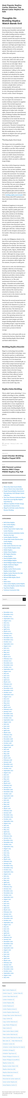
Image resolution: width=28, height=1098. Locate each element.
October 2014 (7, 844)
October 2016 (7, 794)
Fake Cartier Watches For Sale (12, 545)
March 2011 (7, 935)
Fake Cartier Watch (10, 1031)
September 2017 (8, 770)
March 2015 (7, 834)
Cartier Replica (8, 1002)
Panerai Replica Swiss (10, 558)
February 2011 (8, 937)
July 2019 (6, 724)
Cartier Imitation (8, 999)
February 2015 (8, 836)
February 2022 (8, 658)
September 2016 (8, 796)
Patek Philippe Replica (10, 560)
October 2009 (8, 971)
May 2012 (6, 905)
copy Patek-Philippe (10, 1025)
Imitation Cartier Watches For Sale (14, 1047)
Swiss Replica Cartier (10, 1085)
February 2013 (8, 886)
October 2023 (8, 616)
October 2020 (8, 692)
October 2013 (7, 870)
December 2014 (8, 840)
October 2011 (7, 920)
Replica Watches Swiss (10, 1072)
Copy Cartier (7, 1018)
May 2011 (6, 931)
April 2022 (7, 654)
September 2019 (8, 720)
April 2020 (7, 705)
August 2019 (7, 722)
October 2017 (7, 768)
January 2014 (7, 863)
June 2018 (6, 751)
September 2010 (8, 948)
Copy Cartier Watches (10, 1021)
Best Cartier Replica (9, 524)
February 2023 (8, 633)
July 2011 (6, 926)
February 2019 (8, 734)
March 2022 (7, 656)
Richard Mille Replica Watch (12, 577)
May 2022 (6, 652)
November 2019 (8, 715)
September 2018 (8, 745)
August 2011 (7, 924)
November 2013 (8, 867)
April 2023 (7, 629)
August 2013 (7, 874)
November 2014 (8, 842)
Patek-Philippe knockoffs (11, 1059)
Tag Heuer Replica (9, 588)
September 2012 (8, 897)
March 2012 (7, 910)
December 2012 (8, 891)
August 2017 (7, 772)
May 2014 (6, 855)
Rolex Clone (7, 581)
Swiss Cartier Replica (10, 1082)
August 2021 (7, 671)
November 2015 (8, 817)
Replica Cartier (8, 1063)
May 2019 (6, 728)
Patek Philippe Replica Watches (13, 562)
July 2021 (6, 673)
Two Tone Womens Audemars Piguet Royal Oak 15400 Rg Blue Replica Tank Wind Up (14, 499)
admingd (6, 443)
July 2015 (6, 825)
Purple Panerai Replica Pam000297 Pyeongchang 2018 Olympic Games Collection (14, 493)
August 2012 (7, 899)
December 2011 (8, 916)
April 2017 (6, 781)
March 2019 (7, 732)
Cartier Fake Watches (10, 996)
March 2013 (7, 884)
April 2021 (7, 680)
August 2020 (7, 696)
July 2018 (6, 749)
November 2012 (8, 893)
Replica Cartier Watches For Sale (13, 573)
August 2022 (7, 646)
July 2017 (6, 775)
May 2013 (6, 880)
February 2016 (8, 810)
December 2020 (8, 688)
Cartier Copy (7, 993)
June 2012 (6, 903)
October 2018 (7, 743)
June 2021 (6, 675)
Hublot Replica (8, 550)
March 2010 (7, 960)
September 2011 (8, 922)
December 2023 (8, 612)
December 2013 (8, 865)
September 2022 (8, 644)
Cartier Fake (17, 993)
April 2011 (6, 933)
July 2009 (6, 977)
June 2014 (6, 853)
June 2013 (6, 878)
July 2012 (6, 901)
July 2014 (6, 851)
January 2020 (7, 711)
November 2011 (8, 918)
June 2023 (7, 625)
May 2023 (6, 627)
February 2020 (8, 709)
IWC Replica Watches (10, 554)
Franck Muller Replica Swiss (12, 548)
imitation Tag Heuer (9, 1053)
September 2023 (8, 618)
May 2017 (6, 779)
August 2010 (7, 950)
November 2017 (8, 766)
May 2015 (6, 829)
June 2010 (6, 954)
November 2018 (8, 741)
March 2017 (7, 783)
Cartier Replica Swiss (10, 1009)
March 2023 (7, 631)
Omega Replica (8, 556)
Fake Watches (17, 1040)
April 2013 (6, 882)
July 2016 (6, 800)
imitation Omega (8, 1050)
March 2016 (7, 808)
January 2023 (7, 635)
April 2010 (7, 958)
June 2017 (6, 777)
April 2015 (7, 832)
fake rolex (6, 1040)
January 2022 (7, 661)
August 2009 (7, 975)
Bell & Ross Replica (9, 522)
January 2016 (7, 813)
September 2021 (8, 669)
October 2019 (7, 718)
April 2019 (7, 730)
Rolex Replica (8, 1075)
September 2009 (9, 973)
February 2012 (8, 912)
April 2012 (7, 908)
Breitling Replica (8, 526)
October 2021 (7, 667)
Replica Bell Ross (9, 567)
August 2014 (7, 848)
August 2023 (7, 620)
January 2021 (7, 686)
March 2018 (7, 758)
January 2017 (7, 787)
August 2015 (7, 823)
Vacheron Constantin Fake (11, 590)
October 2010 (7, 945)
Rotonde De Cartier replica (11, 1078)
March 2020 (7, 707)
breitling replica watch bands (14, 195)
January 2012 (7, 914)
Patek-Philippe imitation (11, 1056)
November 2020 (8, 690)
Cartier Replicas (8, 1006)
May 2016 (6, 804)
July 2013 (6, 876)
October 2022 (8, 642)
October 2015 (7, 819)
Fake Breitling (8, 543)
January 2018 (7, 762)
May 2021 (6, 677)
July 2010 (6, 952)
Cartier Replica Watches (11, 537)
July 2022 (6, 648)
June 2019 (6, 726)
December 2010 (8, 941)
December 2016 (8, 789)
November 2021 (8, 665)
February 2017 (8, 785)
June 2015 (6, 827)
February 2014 (8, 861)
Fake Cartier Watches (10, 1034)
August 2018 (7, 747)
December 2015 (8, 815)
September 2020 (8, 694)
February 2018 (8, 760)
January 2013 (7, 889)
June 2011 (6, 929)
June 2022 (7, 650)
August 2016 (7, 798)
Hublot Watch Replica (10, 552)
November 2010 (8, 943)
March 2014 (7, 859)
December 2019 (8, 713)
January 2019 (7, 737)
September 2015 (8, 821)
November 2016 (8, 791)
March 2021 (7, 682)
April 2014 (7, 857)
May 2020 (6, 703)
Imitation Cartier (8, 1044)
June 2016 (6, 802)
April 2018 (7, 756)
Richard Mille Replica (10, 575)
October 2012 (7, 895)
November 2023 (8, 614)
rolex (5, 579)
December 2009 (8, 967)
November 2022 (8, 639)
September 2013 (8, 872)
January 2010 (7, 964)
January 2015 (7, 838)
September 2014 (8, 846)
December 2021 (8, 663)
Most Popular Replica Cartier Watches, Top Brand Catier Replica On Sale (13, 8)
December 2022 (8, 637)
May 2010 (6, 956)
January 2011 (7, 939)
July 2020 (6, 699)
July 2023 (6, 623)
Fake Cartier (7, 1028)
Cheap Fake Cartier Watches (12, 1015)
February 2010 (8, 962)
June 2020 (7, 701)
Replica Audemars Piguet (11, 564)
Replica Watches (9, 1069)
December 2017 (8, 764)
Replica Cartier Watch (10, 1066)
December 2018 (8, 739)
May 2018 (6, 753)
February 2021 (8, 684)
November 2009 (8, 969)
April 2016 (7, 806)
